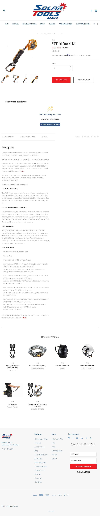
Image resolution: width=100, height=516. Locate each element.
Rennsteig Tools (56, 451)
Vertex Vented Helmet (87, 366)
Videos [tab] (45, 137)
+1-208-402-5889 (7, 449)
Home (6, 24)
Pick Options (12, 375)
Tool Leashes (12, 404)
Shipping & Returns (41, 455)
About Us (38, 443)
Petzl (53, 40)
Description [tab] (8, 137)
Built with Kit (83, 472)
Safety (42, 24)
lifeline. (22, 171)
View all (54, 459)
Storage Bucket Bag (62, 366)
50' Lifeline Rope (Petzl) (37, 366)
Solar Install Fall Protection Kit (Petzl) (37, 405)
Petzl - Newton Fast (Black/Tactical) (12, 366)
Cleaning (52, 24)
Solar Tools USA (57, 439)
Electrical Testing (83, 24)
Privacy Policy (39, 470)
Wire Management (65, 24)
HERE (24, 318)
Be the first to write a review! (50, 124)
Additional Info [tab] (28, 137)
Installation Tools (29, 24)
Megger (54, 455)
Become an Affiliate (41, 439)
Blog (36, 451)
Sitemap (38, 474)
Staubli (53, 447)
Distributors (38, 459)
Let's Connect (39, 447)
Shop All (15, 24)
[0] (96, 10)
